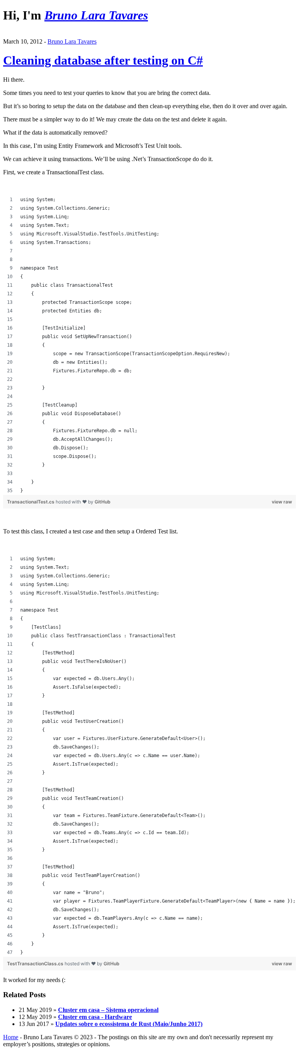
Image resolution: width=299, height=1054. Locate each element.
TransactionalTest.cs (31, 502)
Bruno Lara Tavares (72, 41)
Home (10, 1037)
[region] (149, 345)
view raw (282, 502)
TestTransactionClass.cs (36, 963)
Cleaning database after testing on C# (103, 60)
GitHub (103, 502)
